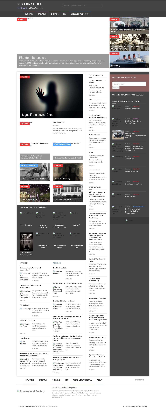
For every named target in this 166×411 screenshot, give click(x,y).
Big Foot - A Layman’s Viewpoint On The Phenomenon (132, 211)
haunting (136, 106)
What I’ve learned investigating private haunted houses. (135, 136)
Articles (23, 263)
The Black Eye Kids (59, 268)
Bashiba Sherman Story (97, 337)
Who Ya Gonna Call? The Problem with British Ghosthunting (97, 216)
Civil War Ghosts (94, 135)
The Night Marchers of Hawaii (64, 301)
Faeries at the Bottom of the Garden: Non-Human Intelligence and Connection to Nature (68, 338)
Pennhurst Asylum (131, 171)
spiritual (136, 119)
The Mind (55, 14)
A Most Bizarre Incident (97, 298)
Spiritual (42, 14)
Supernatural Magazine (28, 406)
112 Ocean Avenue (95, 100)
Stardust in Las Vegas (27, 320)
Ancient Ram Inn (94, 170)
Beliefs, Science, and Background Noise (67, 283)
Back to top (140, 380)
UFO (64, 14)
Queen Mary (129, 159)
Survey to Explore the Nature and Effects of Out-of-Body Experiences (98, 318)
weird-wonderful (139, 206)
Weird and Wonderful (80, 14)
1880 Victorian (25, 338)
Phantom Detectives (132, 109)
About (99, 380)
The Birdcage (24, 305)
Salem (91, 152)
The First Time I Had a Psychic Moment (133, 122)
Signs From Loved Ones (133, 184)
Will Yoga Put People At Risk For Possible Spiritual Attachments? (97, 194)
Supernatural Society (139, 406)
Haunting (29, 14)
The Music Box (58, 122)
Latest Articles (96, 75)
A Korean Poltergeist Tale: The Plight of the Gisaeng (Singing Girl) (134, 148)
